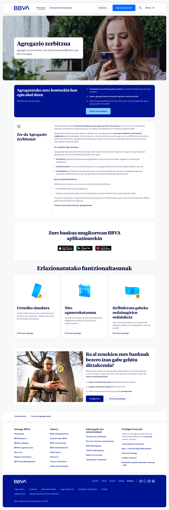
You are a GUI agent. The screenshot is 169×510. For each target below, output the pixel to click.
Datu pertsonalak (48, 489)
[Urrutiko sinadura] (36, 290)
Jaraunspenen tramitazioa (133, 444)
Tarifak (104, 489)
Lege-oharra (19, 489)
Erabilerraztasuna (129, 458)
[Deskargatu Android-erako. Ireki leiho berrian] (84, 248)
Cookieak (33, 489)
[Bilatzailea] (140, 8)
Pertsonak (41, 8)
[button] (102, 8)
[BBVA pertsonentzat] (21, 8)
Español (95, 481)
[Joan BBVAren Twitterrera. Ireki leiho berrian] (145, 481)
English (112, 481)
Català (104, 481)
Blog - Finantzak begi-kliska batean (136, 449)
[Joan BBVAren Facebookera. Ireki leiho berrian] (140, 481)
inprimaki (148, 437)
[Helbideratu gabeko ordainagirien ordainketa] (132, 290)
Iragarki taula (19, 494)
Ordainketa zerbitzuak (87, 489)
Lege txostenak (66, 489)
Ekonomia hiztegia (129, 453)
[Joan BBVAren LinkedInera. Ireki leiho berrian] (149, 481)
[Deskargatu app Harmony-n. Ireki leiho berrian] (103, 248)
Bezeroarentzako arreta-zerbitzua (44, 494)
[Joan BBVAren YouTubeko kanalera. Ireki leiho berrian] (153, 481)
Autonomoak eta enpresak (61, 8)
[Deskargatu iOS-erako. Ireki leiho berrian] (66, 248)
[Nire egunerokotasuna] (84, 290)
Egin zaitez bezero (124, 8)
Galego (121, 481)
